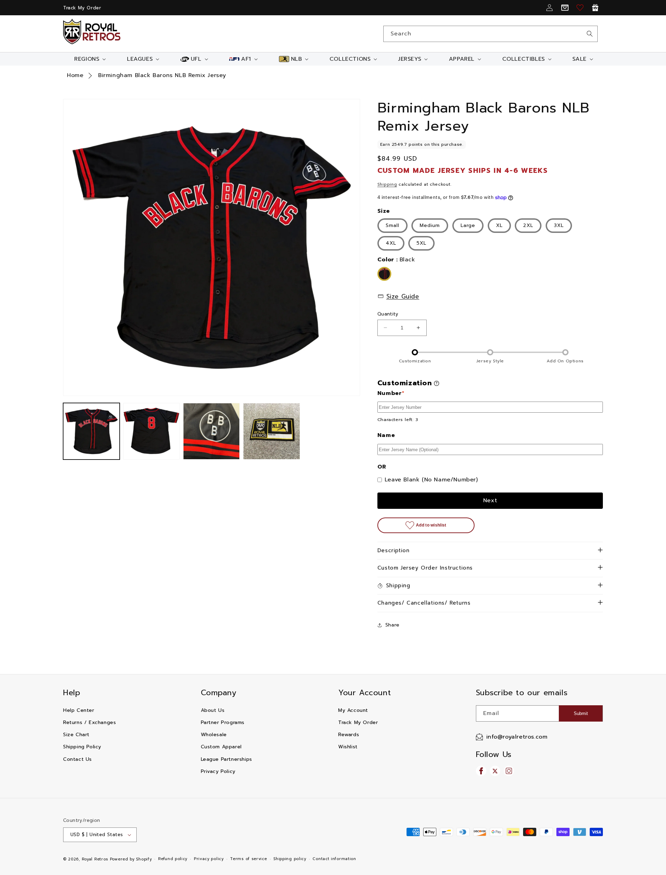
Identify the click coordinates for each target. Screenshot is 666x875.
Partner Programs (223, 722)
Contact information (334, 859)
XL (499, 225)
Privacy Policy (218, 771)
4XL (391, 243)
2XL (528, 225)
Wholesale (214, 734)
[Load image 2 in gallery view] (151, 431)
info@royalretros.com (517, 737)
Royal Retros (95, 859)
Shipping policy (289, 859)
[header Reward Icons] (595, 7)
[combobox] (490, 34)
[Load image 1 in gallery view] (91, 431)
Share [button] (392, 625)
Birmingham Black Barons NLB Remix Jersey (162, 75)
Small (392, 225)
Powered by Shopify (131, 859)
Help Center (78, 710)
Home (75, 75)
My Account (353, 710)
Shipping (387, 184)
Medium (430, 225)
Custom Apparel (221, 746)
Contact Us (77, 759)
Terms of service (248, 859)
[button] (89, 59)
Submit (581, 713)
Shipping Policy (82, 746)
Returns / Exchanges (89, 722)
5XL (421, 243)
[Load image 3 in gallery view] (211, 431)
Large (468, 225)
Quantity (387, 314)
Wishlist (348, 746)
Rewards (348, 734)
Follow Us (494, 754)
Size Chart (76, 734)
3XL (559, 225)
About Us (213, 710)
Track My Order (82, 8)
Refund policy (172, 859)
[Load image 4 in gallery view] (271, 431)
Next (490, 500)
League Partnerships (226, 759)
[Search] (589, 33)
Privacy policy (209, 859)
